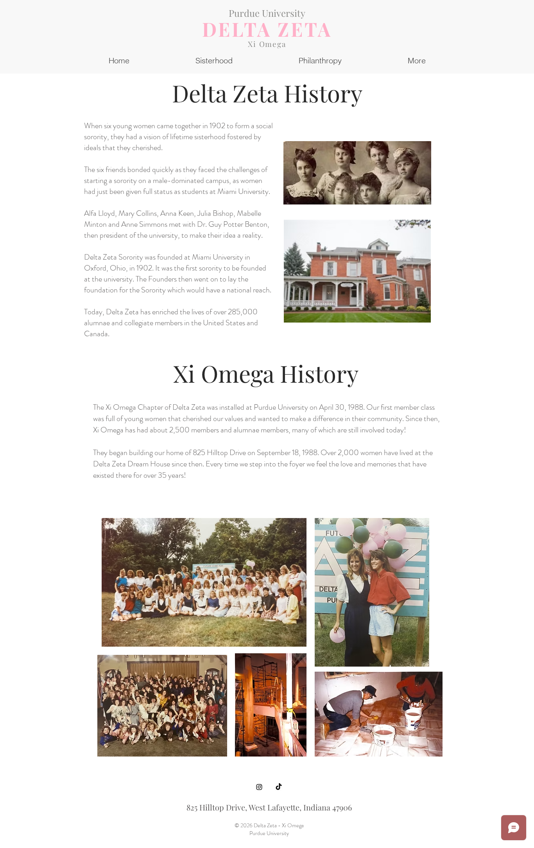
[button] (417, 60)
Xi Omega (267, 44)
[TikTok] (279, 787)
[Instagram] (259, 787)
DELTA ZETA (267, 28)
